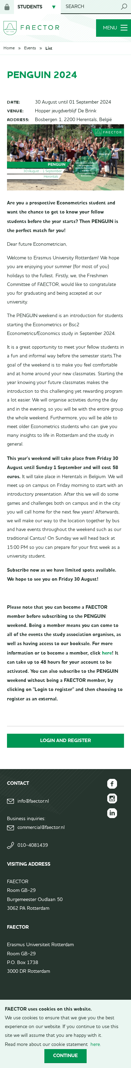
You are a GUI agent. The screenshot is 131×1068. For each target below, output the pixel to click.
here (107, 653)
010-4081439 (32, 845)
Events (30, 48)
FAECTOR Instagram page (112, 798)
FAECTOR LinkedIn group (112, 813)
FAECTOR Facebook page (112, 784)
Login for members (7, 7)
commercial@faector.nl (41, 827)
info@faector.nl (33, 801)
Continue (65, 1056)
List (48, 48)
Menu (110, 28)
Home (9, 48)
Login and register (65, 741)
